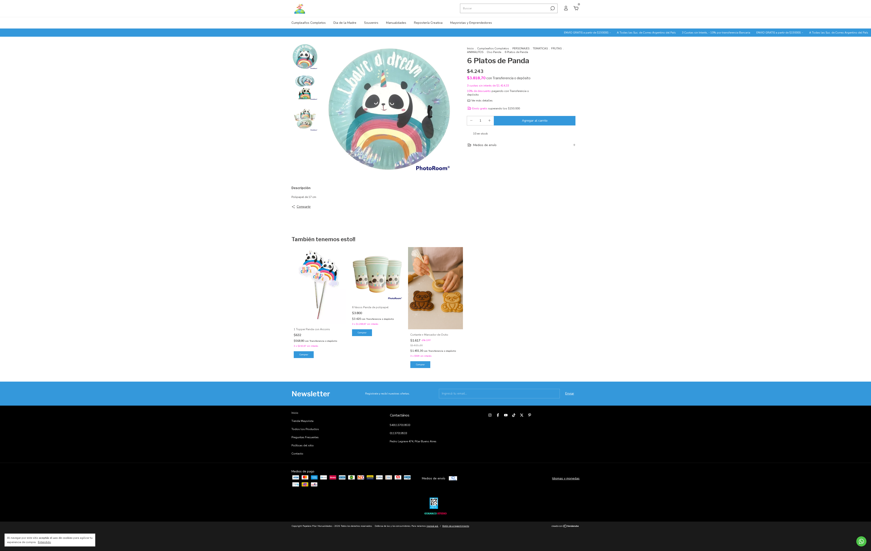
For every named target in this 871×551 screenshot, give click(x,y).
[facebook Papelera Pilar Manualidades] (498, 415)
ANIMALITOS (475, 52)
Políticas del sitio (302, 445)
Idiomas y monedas (566, 478)
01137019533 (398, 433)
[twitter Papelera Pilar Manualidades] (522, 415)
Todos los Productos (305, 429)
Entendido (44, 542)
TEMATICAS (540, 48)
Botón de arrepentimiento (455, 526)
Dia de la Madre (344, 23)
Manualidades (396, 23)
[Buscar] (552, 8)
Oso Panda (494, 52)
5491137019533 (400, 425)
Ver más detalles (482, 100)
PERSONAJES (520, 48)
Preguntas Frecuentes (305, 437)
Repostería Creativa (428, 23)
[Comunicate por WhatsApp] (861, 541)
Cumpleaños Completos (308, 23)
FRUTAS (556, 48)
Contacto (297, 453)
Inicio (470, 48)
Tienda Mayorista (302, 421)
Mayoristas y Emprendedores (471, 23)
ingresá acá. (432, 526)
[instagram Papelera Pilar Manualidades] (490, 415)
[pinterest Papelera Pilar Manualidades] (529, 415)
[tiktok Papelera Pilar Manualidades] (514, 415)
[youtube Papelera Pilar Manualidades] (506, 415)
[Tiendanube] (565, 527)
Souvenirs (371, 23)
